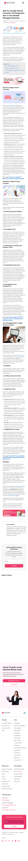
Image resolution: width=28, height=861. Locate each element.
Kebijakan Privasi (10, 834)
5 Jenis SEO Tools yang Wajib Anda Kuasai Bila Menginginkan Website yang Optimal (14, 457)
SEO (4, 235)
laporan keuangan (14, 495)
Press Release (18, 776)
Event (3, 776)
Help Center (5, 771)
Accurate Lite (6, 725)
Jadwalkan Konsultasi (14, 680)
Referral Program (7, 789)
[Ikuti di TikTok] (12, 841)
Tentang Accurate (19, 769)
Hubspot (11, 105)
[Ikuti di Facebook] (9, 841)
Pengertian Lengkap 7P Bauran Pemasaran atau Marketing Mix (13, 177)
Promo (4, 779)
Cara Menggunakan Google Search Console (14, 70)
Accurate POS (6, 728)
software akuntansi (20, 486)
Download (5, 784)
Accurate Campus (7, 769)
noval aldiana (12, 22)
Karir (18, 771)
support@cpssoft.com (10, 805)
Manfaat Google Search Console (12, 68)
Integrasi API (5, 781)
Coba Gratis (14, 684)
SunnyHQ (19, 355)
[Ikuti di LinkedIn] (18, 841)
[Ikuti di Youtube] (15, 841)
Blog (3, 774)
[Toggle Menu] (23, 2)
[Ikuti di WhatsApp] (5, 841)
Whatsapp (7, 800)
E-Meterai (17, 745)
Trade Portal (17, 743)
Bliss (3, 730)
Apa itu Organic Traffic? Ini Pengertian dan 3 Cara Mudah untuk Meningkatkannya (13, 318)
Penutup (7, 72)
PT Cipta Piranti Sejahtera (13, 832)
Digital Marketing (19, 593)
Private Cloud (6, 786)
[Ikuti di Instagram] (2, 841)
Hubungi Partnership (9, 810)
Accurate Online (6, 723)
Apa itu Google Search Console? (11, 65)
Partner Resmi (18, 774)
